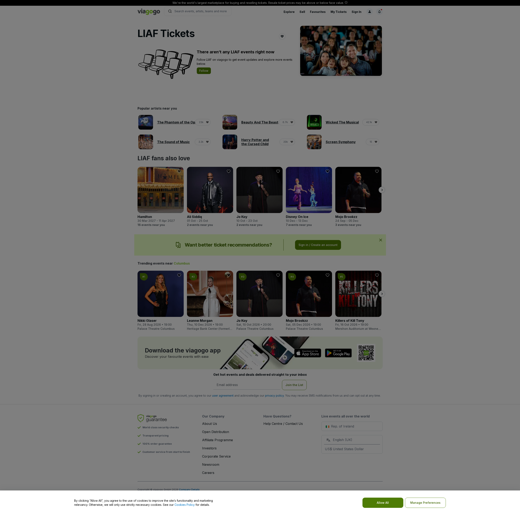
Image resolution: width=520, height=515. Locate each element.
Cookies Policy (184, 504)
